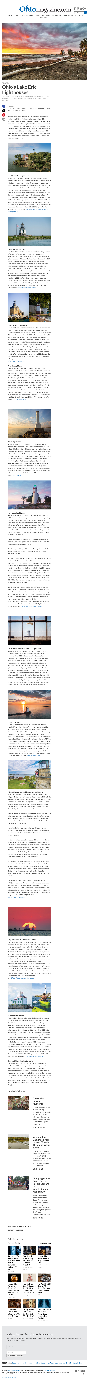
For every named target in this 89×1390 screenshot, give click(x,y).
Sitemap (4, 1377)
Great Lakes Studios (49, 1370)
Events (9, 15)
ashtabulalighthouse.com (35, 1056)
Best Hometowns (39, 1363)
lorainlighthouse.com (33, 756)
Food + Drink (28, 15)
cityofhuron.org (18, 475)
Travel (18, 15)
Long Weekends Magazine (56, 1363)
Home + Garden (47, 15)
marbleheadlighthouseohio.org (31, 606)
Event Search (16, 1363)
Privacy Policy (12, 1377)
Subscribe (44, 18)
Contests (68, 15)
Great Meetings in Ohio (74, 1363)
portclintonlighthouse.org (26, 287)
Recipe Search (27, 1363)
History (11, 1230)
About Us (77, 15)
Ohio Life (58, 15)
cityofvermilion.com (19, 399)
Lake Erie (19, 1230)
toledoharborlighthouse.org (17, 361)
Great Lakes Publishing (14, 1370)
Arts (38, 15)
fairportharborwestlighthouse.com (22, 978)
